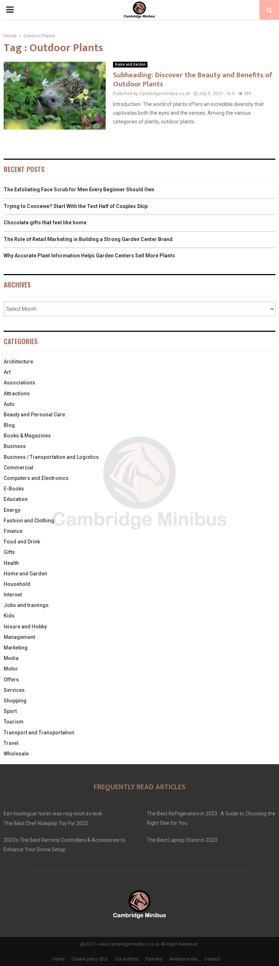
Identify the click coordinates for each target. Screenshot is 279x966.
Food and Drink (22, 542)
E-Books (14, 489)
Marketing (16, 648)
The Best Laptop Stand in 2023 (182, 840)
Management (19, 637)
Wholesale (16, 754)
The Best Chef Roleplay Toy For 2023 (46, 823)
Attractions (17, 393)
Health (11, 563)
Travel (11, 743)
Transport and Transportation (39, 732)
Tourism (14, 722)
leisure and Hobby (25, 626)
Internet (13, 595)
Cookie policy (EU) (90, 959)
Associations (19, 383)
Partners (153, 959)
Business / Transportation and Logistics (51, 457)
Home (59, 959)
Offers (11, 679)
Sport (10, 711)
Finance (13, 531)
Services (14, 690)
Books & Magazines (27, 436)
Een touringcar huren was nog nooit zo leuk (53, 813)
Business (15, 446)
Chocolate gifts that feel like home (45, 222)
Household (17, 584)
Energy (12, 510)
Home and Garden (130, 64)
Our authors (126, 959)
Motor (11, 669)
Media (11, 658)
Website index (183, 959)
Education (16, 499)
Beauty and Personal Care (34, 414)
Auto (9, 404)
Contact (213, 959)
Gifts (9, 552)
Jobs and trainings (26, 605)
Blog (9, 425)
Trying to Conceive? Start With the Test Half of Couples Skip (75, 206)
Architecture (18, 361)
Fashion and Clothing (29, 520)
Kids (9, 616)
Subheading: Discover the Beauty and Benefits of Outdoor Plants (192, 79)
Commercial (18, 467)
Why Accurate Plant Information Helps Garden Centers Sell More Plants (89, 255)
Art (7, 372)
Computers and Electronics (36, 478)
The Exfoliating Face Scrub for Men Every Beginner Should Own (79, 189)
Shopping (15, 701)
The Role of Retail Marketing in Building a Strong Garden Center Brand (88, 239)
